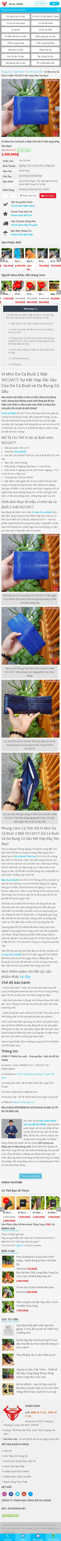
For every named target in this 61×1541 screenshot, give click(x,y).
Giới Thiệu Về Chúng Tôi (16, 1455)
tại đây (25, 976)
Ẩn (35, 308)
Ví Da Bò (16, 29)
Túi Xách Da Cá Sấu (15, 16)
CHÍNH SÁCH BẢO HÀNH (16, 1471)
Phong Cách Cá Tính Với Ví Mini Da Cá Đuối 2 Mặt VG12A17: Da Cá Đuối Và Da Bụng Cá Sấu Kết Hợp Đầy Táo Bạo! (31, 341)
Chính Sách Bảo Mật (22, 234)
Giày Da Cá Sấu (15, 49)
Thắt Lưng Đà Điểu (45, 43)
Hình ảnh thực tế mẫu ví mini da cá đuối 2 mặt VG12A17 (31, 331)
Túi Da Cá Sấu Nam (15, 23)
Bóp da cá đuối (9, 879)
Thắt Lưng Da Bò (16, 43)
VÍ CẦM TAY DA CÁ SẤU (15, 36)
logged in (19, 1245)
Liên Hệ (7, 1450)
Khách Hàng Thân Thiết (15, 1481)
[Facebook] (11, 1494)
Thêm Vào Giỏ (29, 195)
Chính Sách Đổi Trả (21, 215)
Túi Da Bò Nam (45, 23)
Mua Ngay (49, 195)
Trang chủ (6, 71)
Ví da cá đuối (8, 413)
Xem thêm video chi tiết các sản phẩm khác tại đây (31, 351)
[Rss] (4, 1494)
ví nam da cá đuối (42, 512)
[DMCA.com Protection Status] (10, 1517)
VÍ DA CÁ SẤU (45, 29)
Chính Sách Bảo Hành (23, 205)
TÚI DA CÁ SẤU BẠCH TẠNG (45, 16)
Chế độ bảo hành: (18, 358)
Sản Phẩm (40, 3)
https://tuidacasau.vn (23, 1102)
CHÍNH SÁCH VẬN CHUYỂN (17, 1476)
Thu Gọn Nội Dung (30, 1176)
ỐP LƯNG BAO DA (45, 63)
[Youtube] (24, 1494)
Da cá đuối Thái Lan (25, 856)
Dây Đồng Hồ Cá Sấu (16, 63)
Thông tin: (15, 364)
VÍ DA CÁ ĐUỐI (34, 71)
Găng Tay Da (45, 49)
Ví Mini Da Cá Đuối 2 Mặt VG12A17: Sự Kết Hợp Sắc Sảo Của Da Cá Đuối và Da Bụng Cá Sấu (30, 316)
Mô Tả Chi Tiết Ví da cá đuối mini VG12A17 (30, 323)
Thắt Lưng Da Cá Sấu (45, 36)
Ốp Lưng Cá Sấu (45, 56)
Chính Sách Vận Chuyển (24, 224)
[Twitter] (17, 1494)
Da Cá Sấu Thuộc (15, 56)
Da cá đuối (20, 451)
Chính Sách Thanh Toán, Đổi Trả (20, 1461)
